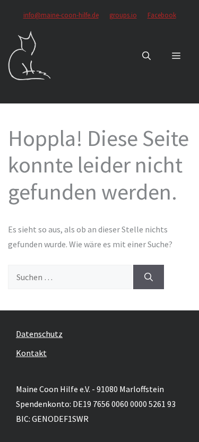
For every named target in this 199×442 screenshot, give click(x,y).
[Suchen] (148, 277)
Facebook (162, 15)
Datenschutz (39, 333)
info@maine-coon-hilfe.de (61, 15)
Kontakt (31, 353)
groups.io (123, 15)
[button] (146, 56)
